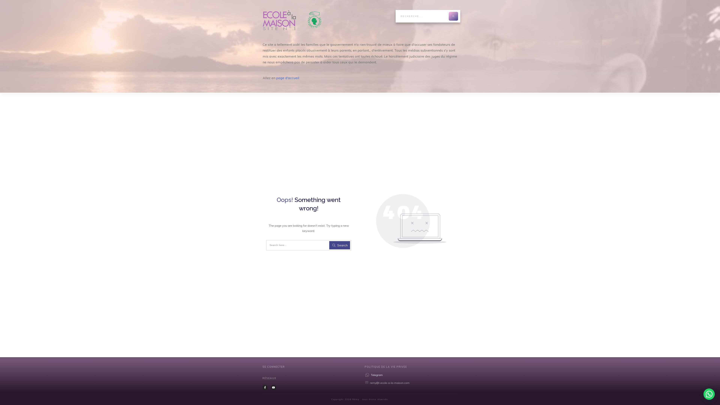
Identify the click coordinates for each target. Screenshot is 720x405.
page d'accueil (287, 78)
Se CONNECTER (273, 366)
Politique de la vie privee (386, 366)
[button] (709, 394)
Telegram (377, 375)
